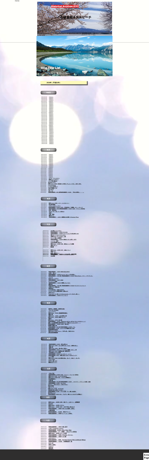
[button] (48, 92)
